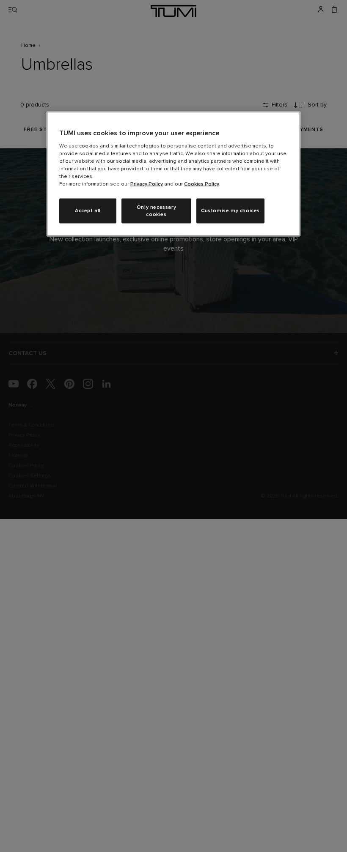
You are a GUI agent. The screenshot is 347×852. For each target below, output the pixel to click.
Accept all (88, 210)
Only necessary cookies (156, 211)
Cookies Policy (201, 183)
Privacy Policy (146, 183)
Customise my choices (230, 210)
